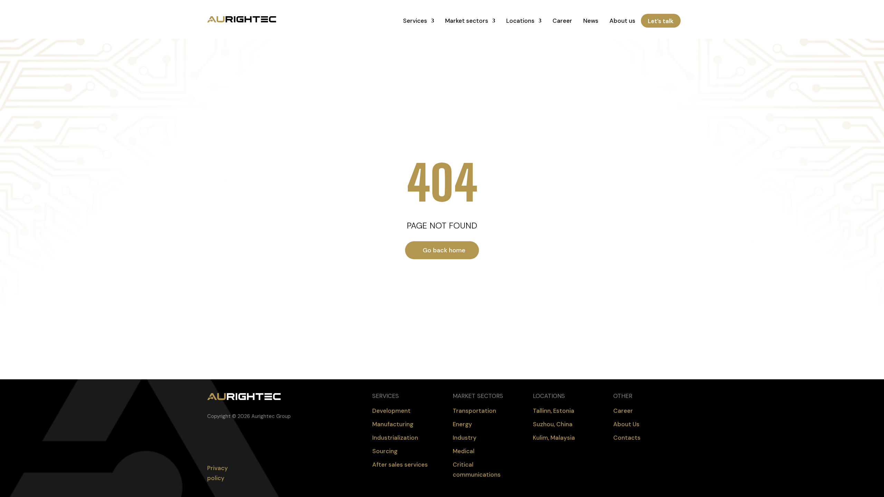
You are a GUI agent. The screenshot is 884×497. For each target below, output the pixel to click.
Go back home (444, 250)
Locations (520, 21)
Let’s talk (661, 20)
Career (562, 21)
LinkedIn (223, 439)
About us (622, 21)
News (590, 21)
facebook (209, 439)
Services (415, 21)
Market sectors (466, 21)
